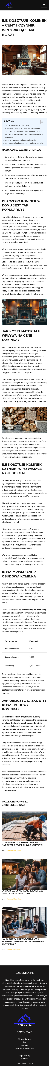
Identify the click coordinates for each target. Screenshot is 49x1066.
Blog (24, 1042)
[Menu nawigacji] (44, 5)
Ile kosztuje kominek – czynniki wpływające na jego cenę (24, 135)
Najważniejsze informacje (19, 125)
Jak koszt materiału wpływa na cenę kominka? (24, 131)
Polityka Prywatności (25, 1048)
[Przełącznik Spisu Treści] (41, 122)
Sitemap (24, 1059)
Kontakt (24, 1045)
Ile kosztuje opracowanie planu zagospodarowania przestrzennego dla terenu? (23, 941)
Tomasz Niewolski (14, 851)
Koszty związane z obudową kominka (20, 140)
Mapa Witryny (24, 1055)
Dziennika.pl (22, 1063)
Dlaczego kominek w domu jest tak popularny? (24, 128)
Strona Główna (24, 1039)
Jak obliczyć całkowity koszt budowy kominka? (24, 143)
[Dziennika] (9, 5)
